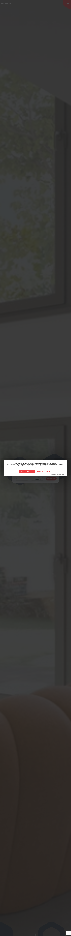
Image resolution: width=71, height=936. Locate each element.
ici (58, 465)
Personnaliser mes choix (44, 471)
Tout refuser (58, 474)
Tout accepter (25, 471)
